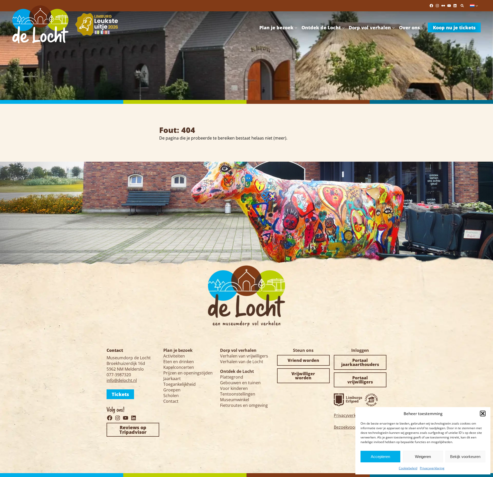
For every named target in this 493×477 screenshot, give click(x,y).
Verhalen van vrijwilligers (244, 356)
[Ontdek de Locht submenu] (343, 27)
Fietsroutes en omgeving (244, 405)
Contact (170, 401)
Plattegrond (231, 377)
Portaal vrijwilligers (360, 380)
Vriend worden (303, 360)
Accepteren (380, 456)
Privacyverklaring (432, 468)
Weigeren (423, 456)
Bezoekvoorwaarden (354, 427)
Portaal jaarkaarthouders (360, 362)
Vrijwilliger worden (303, 376)
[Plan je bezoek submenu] (296, 27)
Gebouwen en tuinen (240, 383)
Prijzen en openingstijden (188, 373)
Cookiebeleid (408, 468)
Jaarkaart (172, 378)
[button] (482, 413)
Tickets (120, 394)
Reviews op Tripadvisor (132, 429)
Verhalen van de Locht (241, 361)
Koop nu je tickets (454, 27)
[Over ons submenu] (422, 27)
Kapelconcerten (178, 367)
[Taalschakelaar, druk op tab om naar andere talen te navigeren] (474, 6)
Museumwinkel (234, 399)
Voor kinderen (234, 388)
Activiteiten (174, 356)
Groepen (172, 390)
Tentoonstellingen (237, 394)
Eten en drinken (178, 361)
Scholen (171, 395)
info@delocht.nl (122, 380)
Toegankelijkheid (179, 384)
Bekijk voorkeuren (465, 456)
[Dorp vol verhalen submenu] (393, 27)
